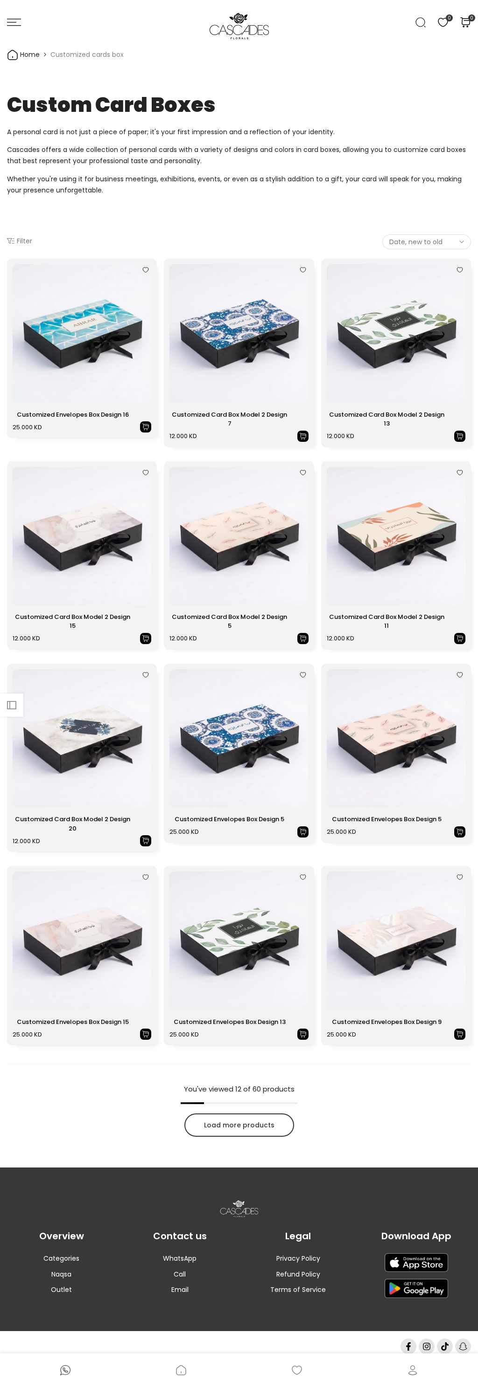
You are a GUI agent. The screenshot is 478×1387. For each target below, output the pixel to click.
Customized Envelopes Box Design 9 (387, 1021)
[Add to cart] (145, 427)
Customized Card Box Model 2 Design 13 (386, 419)
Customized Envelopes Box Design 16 (73, 414)
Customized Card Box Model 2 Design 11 (386, 621)
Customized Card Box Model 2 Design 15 (72, 621)
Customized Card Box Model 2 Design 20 (72, 824)
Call (180, 1274)
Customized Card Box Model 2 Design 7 (229, 419)
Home (29, 54)
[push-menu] (14, 22)
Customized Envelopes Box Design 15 (73, 1021)
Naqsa (61, 1274)
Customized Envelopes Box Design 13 (230, 1021)
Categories (61, 1258)
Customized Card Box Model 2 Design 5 (229, 621)
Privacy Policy (298, 1258)
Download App (416, 1236)
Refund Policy (298, 1274)
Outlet (61, 1289)
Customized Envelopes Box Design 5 (229, 819)
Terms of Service (298, 1289)
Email (180, 1289)
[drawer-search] (420, 22)
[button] (145, 269)
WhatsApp (180, 1258)
